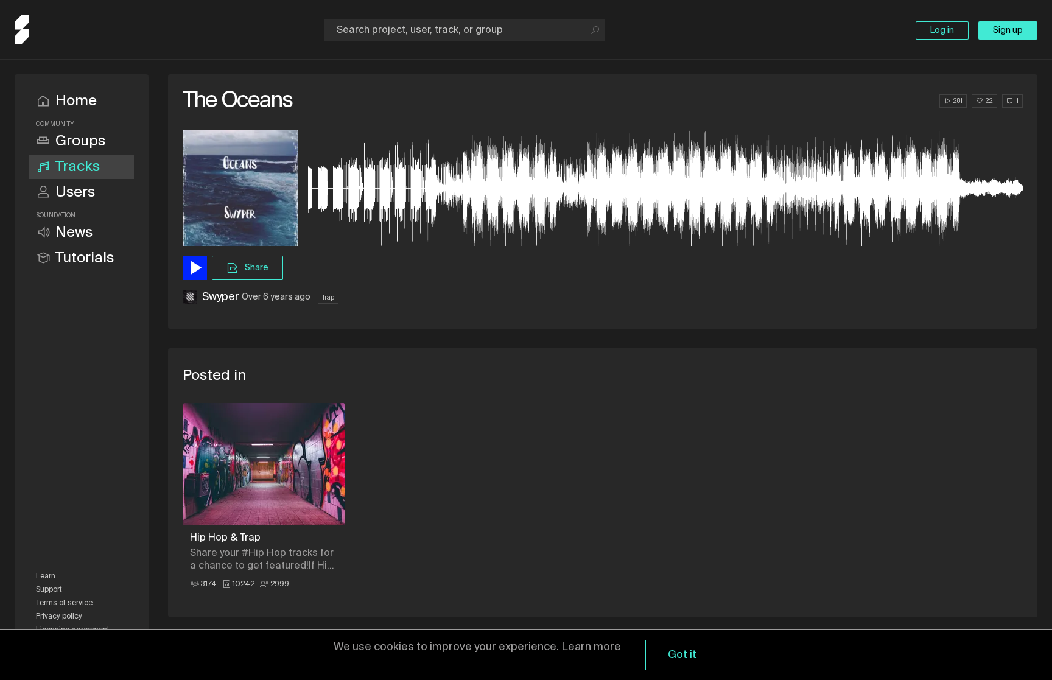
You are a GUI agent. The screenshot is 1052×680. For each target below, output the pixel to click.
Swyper (220, 297)
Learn (45, 576)
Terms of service (64, 603)
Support (49, 590)
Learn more (591, 647)
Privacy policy (59, 616)
